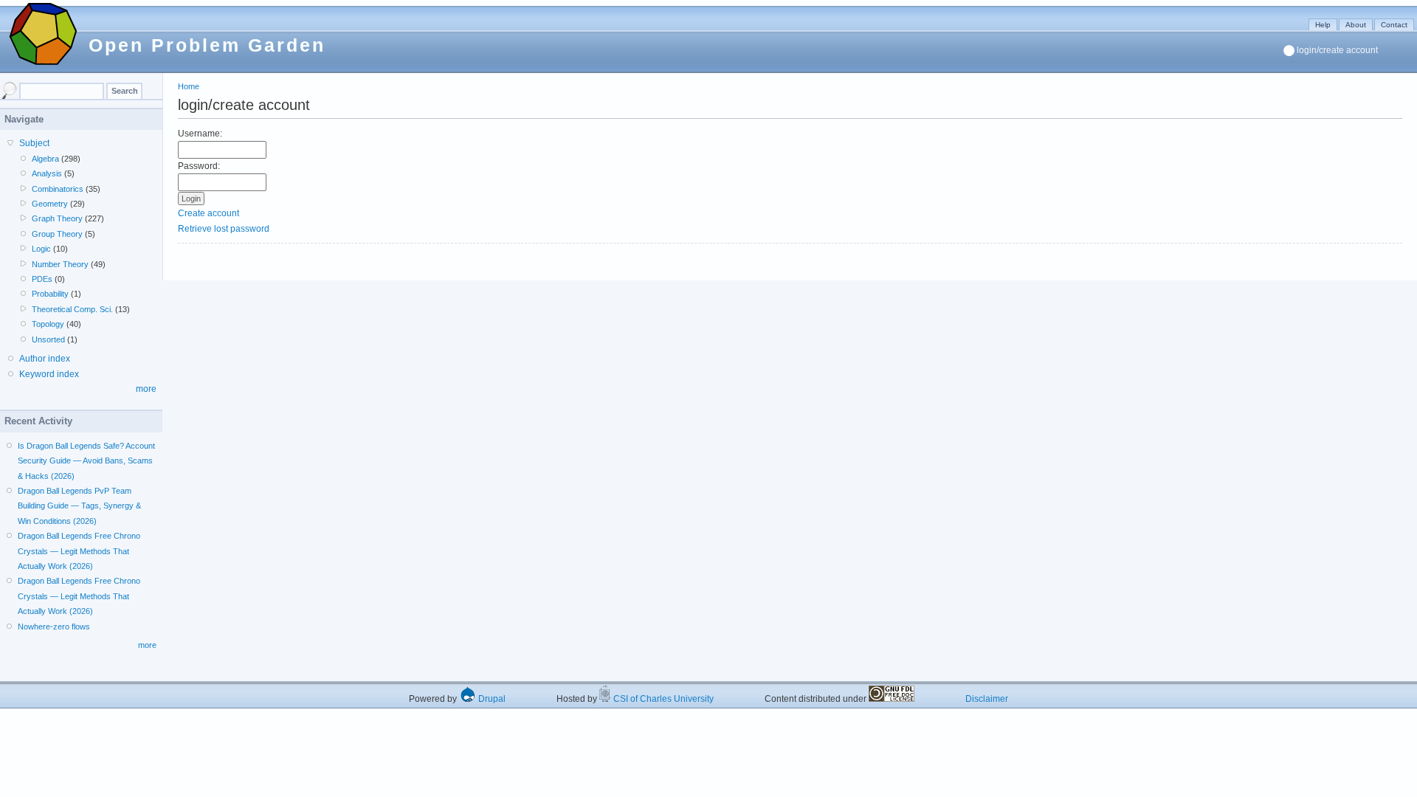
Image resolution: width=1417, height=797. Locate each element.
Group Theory (57, 234)
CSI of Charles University (662, 699)
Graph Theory (57, 218)
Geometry (50, 203)
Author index (44, 358)
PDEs (42, 279)
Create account (208, 213)
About (1355, 25)
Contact (1394, 25)
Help (1323, 25)
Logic (41, 248)
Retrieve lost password (223, 229)
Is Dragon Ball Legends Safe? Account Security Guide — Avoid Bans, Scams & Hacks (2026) (86, 460)
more (146, 389)
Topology (48, 324)
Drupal (491, 699)
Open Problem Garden (207, 45)
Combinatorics (57, 188)
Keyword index (49, 374)
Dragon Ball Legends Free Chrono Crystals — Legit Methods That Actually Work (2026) (79, 550)
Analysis (47, 173)
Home (188, 86)
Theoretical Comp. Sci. (72, 309)
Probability (50, 293)
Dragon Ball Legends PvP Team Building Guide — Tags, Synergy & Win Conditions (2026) (79, 505)
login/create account (1337, 50)
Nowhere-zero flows (54, 626)
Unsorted (48, 339)
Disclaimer (986, 699)
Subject (34, 143)
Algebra (45, 158)
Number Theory (60, 264)
